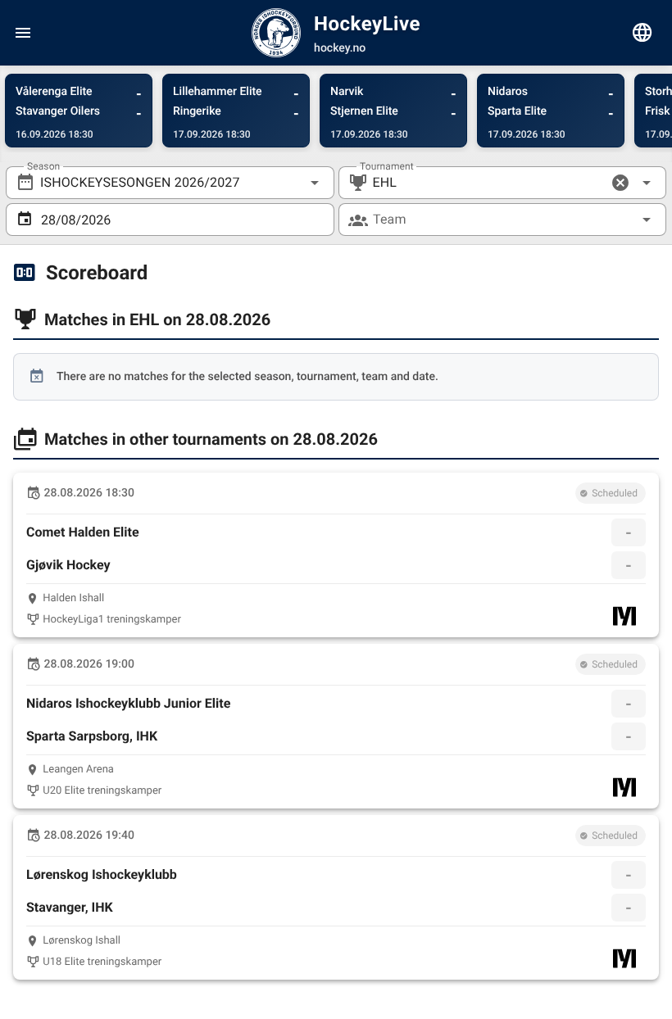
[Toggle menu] (23, 32)
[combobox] (170, 182)
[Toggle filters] (642, 32)
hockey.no (340, 48)
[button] (620, 182)
